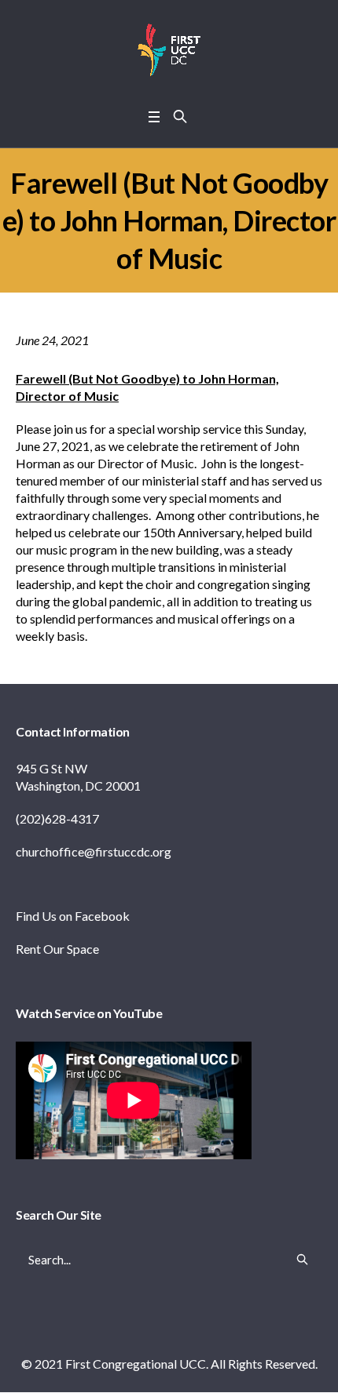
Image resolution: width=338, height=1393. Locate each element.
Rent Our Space (57, 948)
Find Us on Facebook (73, 915)
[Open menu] (154, 116)
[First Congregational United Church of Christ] (169, 50)
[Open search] (180, 116)
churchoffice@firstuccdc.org (93, 851)
